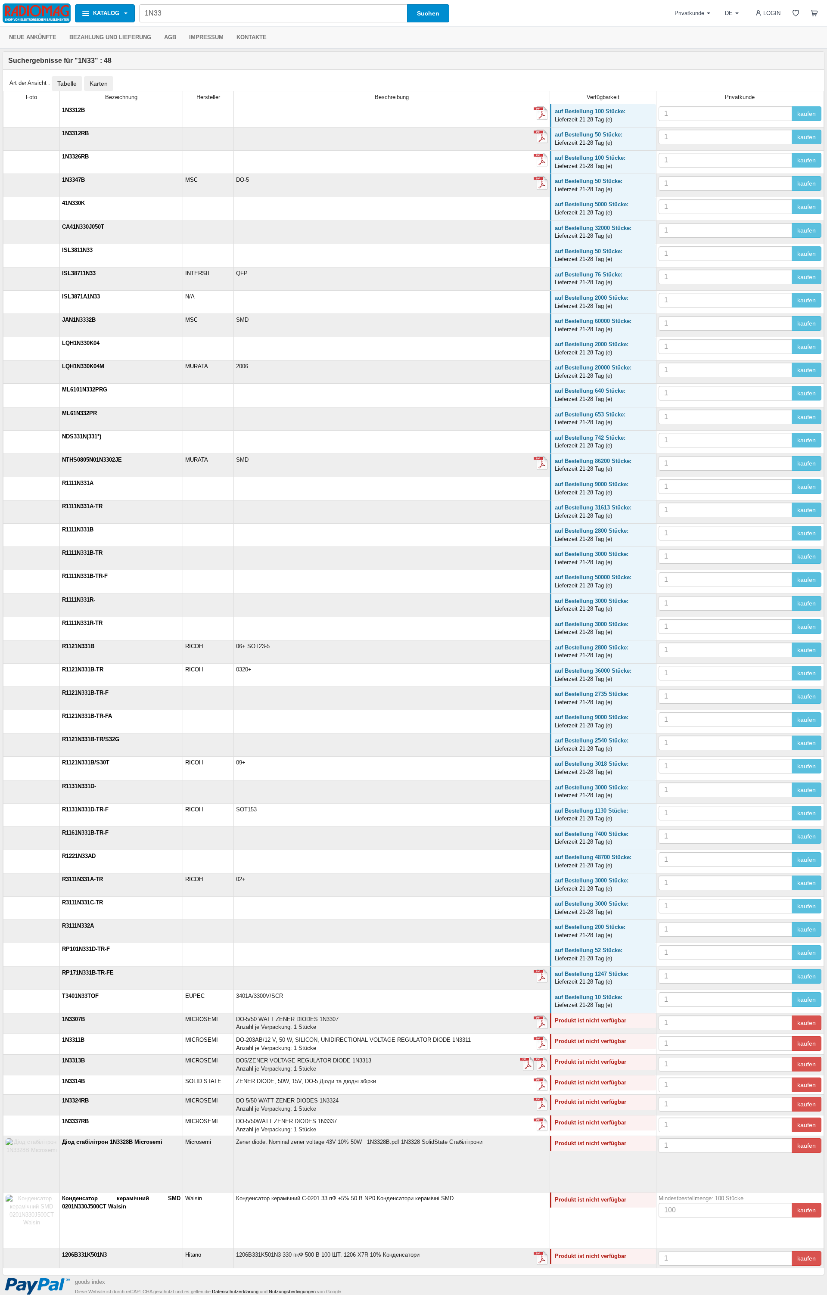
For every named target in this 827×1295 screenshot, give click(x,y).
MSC (191, 180)
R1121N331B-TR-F (85, 692)
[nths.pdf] (540, 463)
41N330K (73, 203)
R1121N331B (78, 646)
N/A (190, 296)
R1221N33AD (79, 856)
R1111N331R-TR (82, 623)
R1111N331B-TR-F (85, 576)
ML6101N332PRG (84, 389)
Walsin (193, 1198)
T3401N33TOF (80, 996)
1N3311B (73, 1040)
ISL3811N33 (77, 250)
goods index (90, 1282)
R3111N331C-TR (82, 902)
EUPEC (195, 996)
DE (729, 13)
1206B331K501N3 (84, 1255)
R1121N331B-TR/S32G (90, 739)
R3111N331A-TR (82, 879)
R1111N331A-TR (82, 506)
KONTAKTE (251, 37)
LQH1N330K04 (80, 343)
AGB (170, 37)
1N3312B (73, 110)
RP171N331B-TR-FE (88, 972)
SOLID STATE (203, 1081)
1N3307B (73, 1019)
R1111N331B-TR (82, 553)
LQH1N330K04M (83, 366)
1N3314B (73, 1081)
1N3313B (73, 1060)
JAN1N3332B (79, 320)
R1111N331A (77, 483)
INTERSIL (198, 273)
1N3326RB (75, 156)
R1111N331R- (78, 599)
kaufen (806, 113)
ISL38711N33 (79, 273)
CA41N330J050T (83, 227)
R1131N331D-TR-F (85, 809)
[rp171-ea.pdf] (540, 976)
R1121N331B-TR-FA (87, 716)
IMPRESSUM (206, 37)
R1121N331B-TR (82, 669)
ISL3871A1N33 (81, 296)
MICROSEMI (201, 1019)
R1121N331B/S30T (85, 762)
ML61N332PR (79, 413)
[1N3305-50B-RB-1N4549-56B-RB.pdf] (540, 1043)
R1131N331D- (79, 786)
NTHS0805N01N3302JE (92, 460)
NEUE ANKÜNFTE (32, 37)
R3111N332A (78, 925)
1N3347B (73, 180)
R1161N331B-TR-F (85, 832)
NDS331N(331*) (81, 436)
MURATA (196, 366)
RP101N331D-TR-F (86, 949)
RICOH (194, 646)
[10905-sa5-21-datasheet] (540, 136)
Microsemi (198, 1142)
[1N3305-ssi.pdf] (540, 113)
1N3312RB (75, 133)
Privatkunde (689, 13)
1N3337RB (75, 1121)
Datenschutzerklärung (235, 1291)
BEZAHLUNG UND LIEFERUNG (110, 37)
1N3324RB (75, 1100)
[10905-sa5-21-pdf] (540, 183)
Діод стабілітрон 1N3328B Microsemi (112, 1142)
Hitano (193, 1255)
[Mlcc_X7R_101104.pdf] (540, 1258)
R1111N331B (77, 529)
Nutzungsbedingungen (292, 1291)
